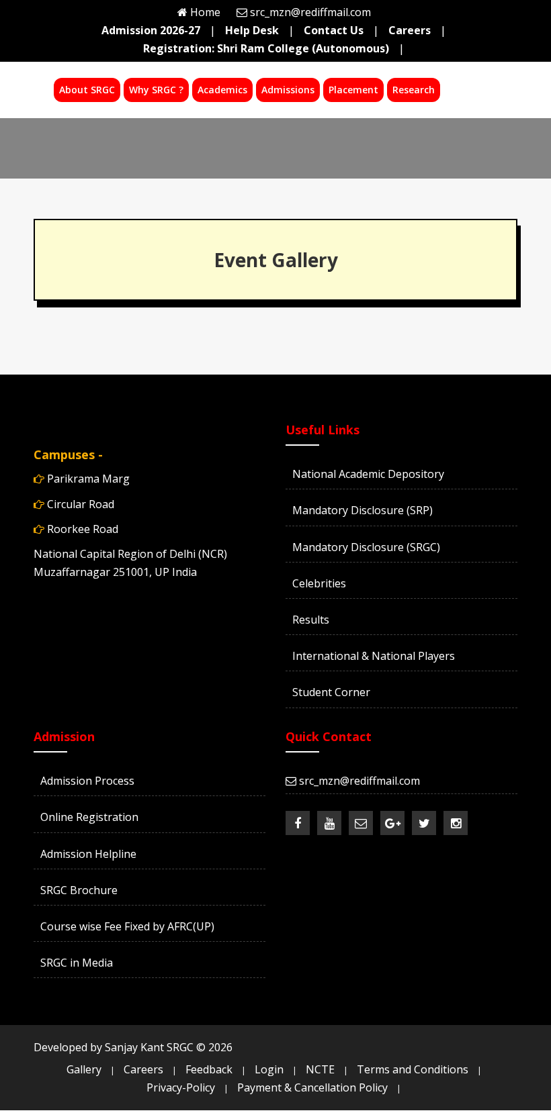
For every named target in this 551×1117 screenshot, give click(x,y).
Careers (409, 30)
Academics (222, 89)
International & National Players (373, 655)
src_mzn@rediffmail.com (310, 12)
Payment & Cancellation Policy (312, 1087)
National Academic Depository (368, 474)
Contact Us (334, 30)
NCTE (320, 1069)
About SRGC (87, 89)
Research (413, 89)
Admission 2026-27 (150, 30)
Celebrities (319, 583)
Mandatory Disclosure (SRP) (362, 510)
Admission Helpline (88, 853)
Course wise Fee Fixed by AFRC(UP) (127, 926)
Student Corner (331, 692)
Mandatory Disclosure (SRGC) (366, 547)
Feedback (208, 1069)
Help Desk (252, 30)
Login (269, 1069)
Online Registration (89, 817)
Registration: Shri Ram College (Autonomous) (266, 48)
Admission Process (87, 780)
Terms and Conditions (412, 1069)
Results (310, 619)
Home (205, 12)
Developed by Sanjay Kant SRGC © (133, 1047)
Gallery (84, 1069)
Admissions (287, 89)
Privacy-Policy (180, 1087)
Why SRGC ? (156, 89)
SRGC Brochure (79, 890)
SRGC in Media (76, 962)
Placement (353, 89)
